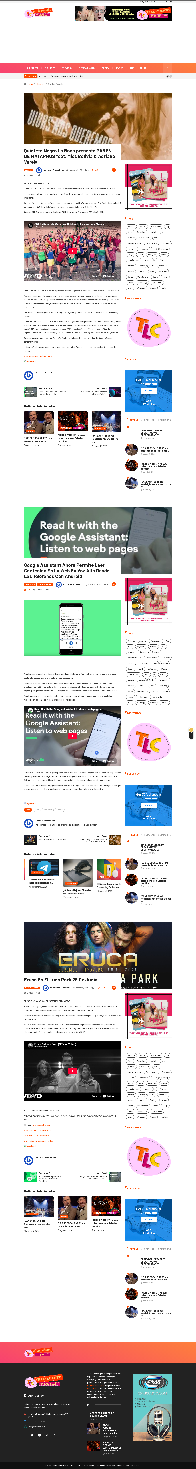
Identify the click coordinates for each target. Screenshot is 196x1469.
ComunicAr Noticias (95, 1385)
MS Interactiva (93, 1388)
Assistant (48, 810)
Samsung (163, 271)
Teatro (119, 68)
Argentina (141, 232)
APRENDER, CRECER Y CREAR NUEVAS (102, 1414)
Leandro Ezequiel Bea (73, 584)
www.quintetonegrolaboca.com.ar (38, 356)
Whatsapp (141, 288)
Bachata (153, 232)
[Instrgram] (171, 1)
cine (163, 232)
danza (156, 238)
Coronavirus (144, 238)
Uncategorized (44, 584)
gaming (164, 249)
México (142, 266)
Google (130, 254)
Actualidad (39, 429)
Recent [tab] (134, 420)
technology (142, 282)
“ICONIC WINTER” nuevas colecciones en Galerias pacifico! (111, 438)
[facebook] (161, 1)
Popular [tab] (149, 420)
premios (142, 271)
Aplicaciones (156, 226)
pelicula (131, 271)
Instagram (152, 254)
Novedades (164, 266)
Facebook (166, 243)
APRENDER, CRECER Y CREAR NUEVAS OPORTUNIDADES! (153, 433)
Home (30, 84)
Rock (152, 271)
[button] (167, 76)
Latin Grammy (133, 260)
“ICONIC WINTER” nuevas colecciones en (112, 1448)
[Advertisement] (98, 46)
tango (165, 277)
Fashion (118, 428)
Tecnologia (30, 584)
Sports (155, 277)
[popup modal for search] (167, 68)
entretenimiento (134, 243)
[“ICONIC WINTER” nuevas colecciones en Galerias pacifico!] (93, 1446)
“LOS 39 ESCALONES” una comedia (110, 1430)
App (167, 226)
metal (146, 260)
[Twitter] (166, 1)
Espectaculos (151, 243)
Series (143, 68)
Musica (105, 68)
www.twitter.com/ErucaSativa (36, 1136)
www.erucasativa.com (41, 1125)
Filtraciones (143, 249)
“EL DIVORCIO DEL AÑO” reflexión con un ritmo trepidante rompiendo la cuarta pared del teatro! (75, 76)
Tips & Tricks (157, 282)
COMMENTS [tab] (164, 420)
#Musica (131, 226)
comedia (131, 238)
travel (130, 288)
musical (131, 266)
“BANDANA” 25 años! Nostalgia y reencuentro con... (44, 438)
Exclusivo (50, 68)
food (155, 249)
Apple (130, 232)
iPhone (164, 254)
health (140, 254)
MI (154, 260)
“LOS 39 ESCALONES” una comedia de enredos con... (155, 449)
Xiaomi (153, 288)
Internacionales (87, 68)
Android (142, 226)
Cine (131, 68)
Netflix (152, 266)
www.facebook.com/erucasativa (37, 1130)
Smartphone (142, 277)
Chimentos (32, 68)
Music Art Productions (54, 170)
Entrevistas (146, 428)
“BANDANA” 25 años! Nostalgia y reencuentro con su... (156, 484)
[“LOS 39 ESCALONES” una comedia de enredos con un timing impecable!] (93, 1428)
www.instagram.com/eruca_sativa (38, 1141)
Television (66, 68)
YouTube (164, 288)
